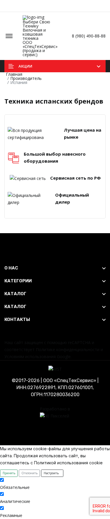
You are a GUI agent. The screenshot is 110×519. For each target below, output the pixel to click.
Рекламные (11, 515)
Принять (9, 473)
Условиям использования (30, 356)
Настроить (51, 473)
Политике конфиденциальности (67, 349)
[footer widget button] (55, 268)
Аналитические (15, 501)
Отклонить (29, 473)
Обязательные (15, 487)
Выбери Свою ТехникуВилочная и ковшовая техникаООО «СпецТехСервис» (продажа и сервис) (40, 38)
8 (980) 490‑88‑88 (88, 36)
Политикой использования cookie (68, 462)
